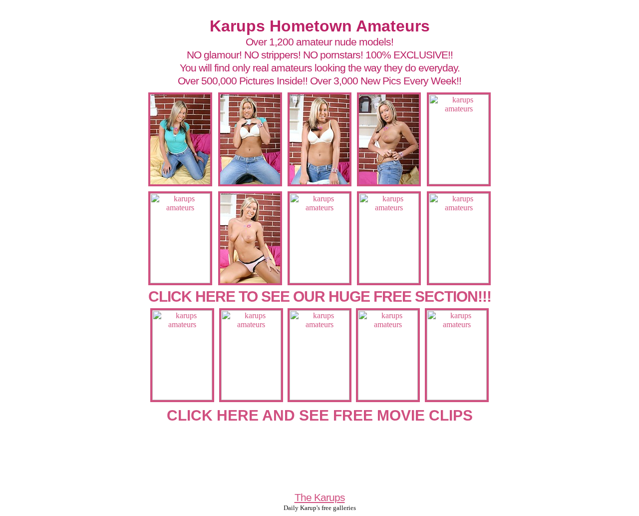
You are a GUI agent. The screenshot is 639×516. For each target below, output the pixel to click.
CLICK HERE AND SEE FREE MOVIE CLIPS (320, 415)
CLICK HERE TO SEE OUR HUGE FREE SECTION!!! (319, 296)
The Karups (320, 497)
